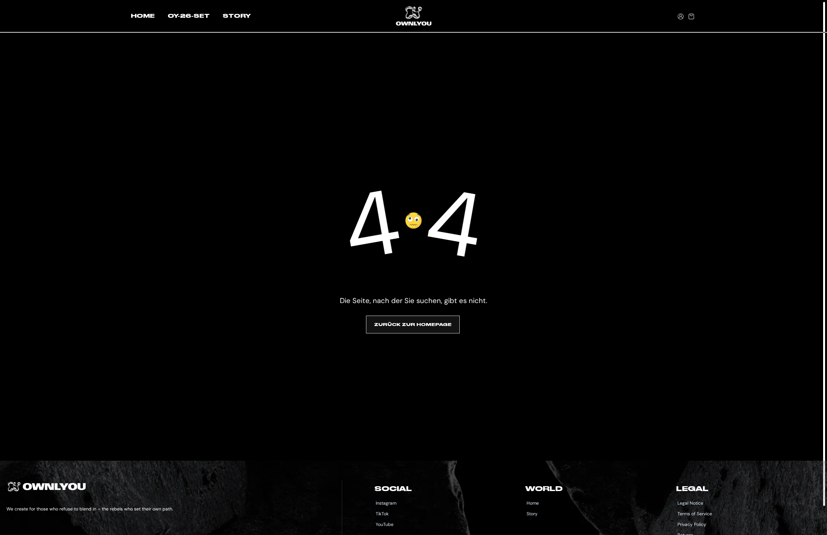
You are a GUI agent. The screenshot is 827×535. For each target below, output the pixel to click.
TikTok (382, 514)
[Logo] (413, 16)
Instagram (386, 503)
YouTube (384, 524)
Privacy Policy (691, 524)
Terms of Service (694, 514)
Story (532, 514)
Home (533, 503)
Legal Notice (690, 503)
